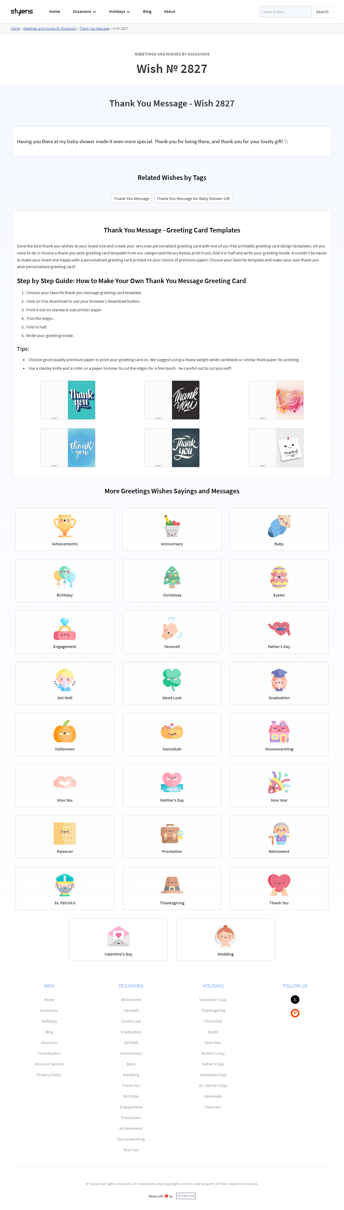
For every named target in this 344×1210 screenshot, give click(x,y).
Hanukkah (213, 1096)
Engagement (131, 1106)
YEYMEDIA (186, 1196)
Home (54, 11)
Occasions (49, 1010)
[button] (85, 11)
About (169, 11)
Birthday (131, 1096)
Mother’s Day (213, 1053)
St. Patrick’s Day (213, 1085)
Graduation (131, 1031)
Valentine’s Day (213, 999)
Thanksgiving (213, 1010)
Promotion (131, 1117)
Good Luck (131, 1021)
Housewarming (131, 1139)
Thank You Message (94, 28)
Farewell (131, 1010)
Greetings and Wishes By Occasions (49, 28)
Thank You (131, 1085)
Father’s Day (213, 1064)
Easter (213, 1031)
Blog (147, 11)
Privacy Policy (49, 1074)
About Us (49, 1042)
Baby (131, 1064)
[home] (22, 12)
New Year (213, 1042)
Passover (213, 1106)
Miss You (131, 1149)
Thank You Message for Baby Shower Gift (193, 198)
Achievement (131, 1128)
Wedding (131, 1074)
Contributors (49, 1053)
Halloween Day (213, 1074)
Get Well (131, 1042)
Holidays (49, 1021)
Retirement (131, 999)
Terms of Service (49, 1064)
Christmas (213, 1021)
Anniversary (131, 1053)
